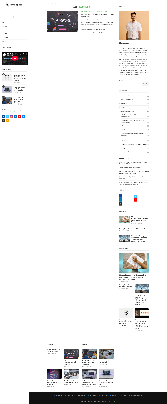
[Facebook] (3, 116)
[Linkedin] (15, 116)
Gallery (4, 34)
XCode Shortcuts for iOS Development (54, 350)
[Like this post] (93, 32)
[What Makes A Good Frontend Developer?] (71, 374)
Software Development (134, 111)
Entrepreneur (135, 126)
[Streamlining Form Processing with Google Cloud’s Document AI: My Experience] (124, 219)
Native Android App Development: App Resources (70, 362)
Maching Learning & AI (134, 100)
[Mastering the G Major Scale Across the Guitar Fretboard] (7, 77)
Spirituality (134, 148)
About (3, 30)
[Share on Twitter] (97, 32)
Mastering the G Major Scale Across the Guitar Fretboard (20, 77)
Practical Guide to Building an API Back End (19, 88)
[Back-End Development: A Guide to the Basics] (89, 374)
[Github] (3, 120)
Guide (135, 129)
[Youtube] (19, 116)
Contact (4, 26)
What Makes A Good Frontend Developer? (71, 381)
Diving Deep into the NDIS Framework (130, 167)
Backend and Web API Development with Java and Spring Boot (135, 115)
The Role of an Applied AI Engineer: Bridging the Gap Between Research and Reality (134, 172)
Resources (134, 107)
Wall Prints (5, 37)
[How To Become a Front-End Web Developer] (54, 374)
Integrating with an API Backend (106, 361)
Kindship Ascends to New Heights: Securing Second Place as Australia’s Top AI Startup (133, 183)
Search (121, 81)
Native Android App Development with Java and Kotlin (135, 134)
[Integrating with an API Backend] (106, 354)
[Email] (23, 116)
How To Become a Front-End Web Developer (52, 382)
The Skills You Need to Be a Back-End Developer (19, 100)
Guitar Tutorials (134, 96)
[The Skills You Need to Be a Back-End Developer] (7, 100)
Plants (4, 41)
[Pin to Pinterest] (99, 32)
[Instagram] (11, 116)
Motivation (134, 103)
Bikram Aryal (13, 112)
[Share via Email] (101, 32)
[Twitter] (7, 116)
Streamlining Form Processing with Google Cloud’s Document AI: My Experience (133, 163)
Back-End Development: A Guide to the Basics (89, 382)
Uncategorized (134, 152)
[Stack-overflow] (7, 120)
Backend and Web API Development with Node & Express (135, 121)
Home (3, 22)
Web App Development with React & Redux (135, 144)
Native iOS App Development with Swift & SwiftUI (135, 139)
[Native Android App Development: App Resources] (62, 21)
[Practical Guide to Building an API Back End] (7, 89)
